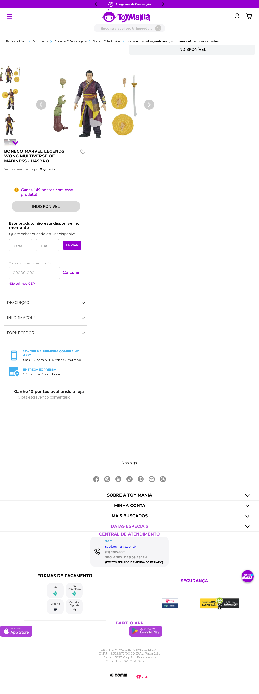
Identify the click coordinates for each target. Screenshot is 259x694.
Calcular (71, 272)
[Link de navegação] (126, 16)
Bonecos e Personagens (70, 41)
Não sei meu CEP (22, 283)
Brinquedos (40, 41)
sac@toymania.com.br (121, 546)
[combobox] (129, 28)
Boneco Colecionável (107, 41)
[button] (45, 302)
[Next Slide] (163, 4)
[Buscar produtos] (158, 28)
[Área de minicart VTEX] (250, 16)
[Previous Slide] (96, 4)
